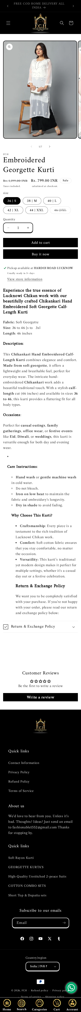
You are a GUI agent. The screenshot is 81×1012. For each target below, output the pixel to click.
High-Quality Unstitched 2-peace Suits (37, 876)
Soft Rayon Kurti (21, 858)
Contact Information (23, 763)
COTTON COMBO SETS (27, 886)
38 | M (32, 201)
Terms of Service (21, 791)
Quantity (9, 219)
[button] (8, 23)
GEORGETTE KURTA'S (25, 867)
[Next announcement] (73, 6)
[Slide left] (31, 146)
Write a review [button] (40, 697)
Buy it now (40, 254)
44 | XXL (37, 210)
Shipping (26, 186)
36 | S (11, 201)
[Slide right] (49, 146)
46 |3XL (62, 211)
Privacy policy (61, 990)
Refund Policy (19, 781)
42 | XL (13, 210)
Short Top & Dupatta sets (27, 895)
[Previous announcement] (7, 6)
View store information (24, 279)
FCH (24, 990)
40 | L (52, 201)
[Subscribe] (64, 923)
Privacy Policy (18, 772)
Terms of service (31, 996)
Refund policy (39, 990)
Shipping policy (55, 996)
